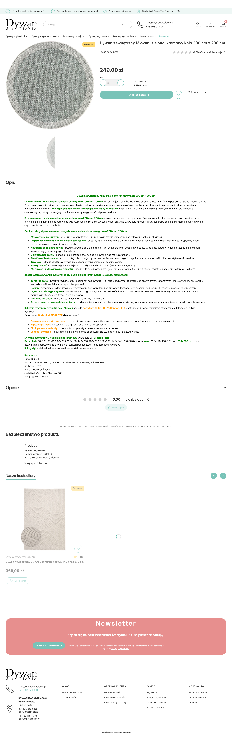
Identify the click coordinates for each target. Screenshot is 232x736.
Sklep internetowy (116, 732)
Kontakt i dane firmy (72, 692)
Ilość (102, 77)
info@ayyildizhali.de (35, 463)
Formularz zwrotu (155, 707)
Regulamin (99, 646)
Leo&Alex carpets (109, 51)
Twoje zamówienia (198, 692)
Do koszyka (20, 581)
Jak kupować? (69, 697)
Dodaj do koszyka (138, 94)
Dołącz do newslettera (49, 645)
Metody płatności (112, 692)
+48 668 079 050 (155, 26)
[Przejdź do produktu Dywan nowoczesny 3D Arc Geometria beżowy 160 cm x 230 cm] (44, 519)
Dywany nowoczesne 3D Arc (20, 557)
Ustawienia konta (197, 697)
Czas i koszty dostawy (115, 702)
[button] (128, 24)
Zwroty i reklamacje (156, 702)
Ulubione (193, 702)
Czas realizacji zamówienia (117, 697)
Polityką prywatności (120, 649)
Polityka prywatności (157, 697)
